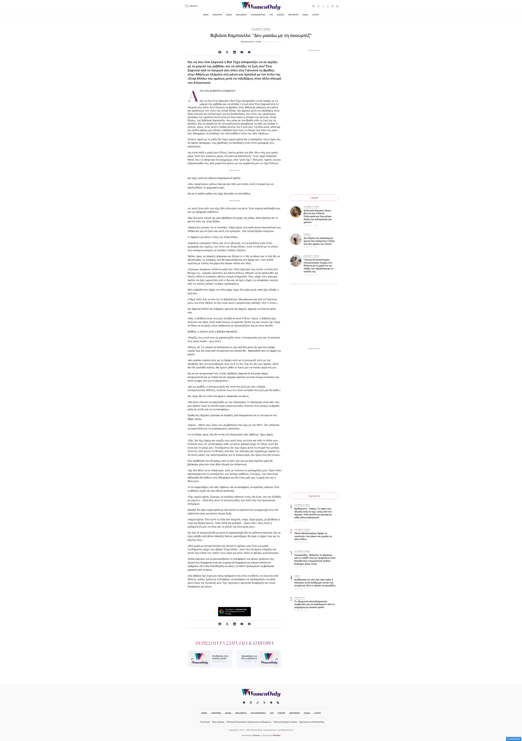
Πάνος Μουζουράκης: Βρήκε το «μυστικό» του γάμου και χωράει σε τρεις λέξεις (313, 536)
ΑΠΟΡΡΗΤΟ (515, 739)
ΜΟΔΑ (229, 14)
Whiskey (276, 735)
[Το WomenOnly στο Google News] (332, 6)
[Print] (249, 52)
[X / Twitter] (227, 52)
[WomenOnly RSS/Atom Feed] (336, 6)
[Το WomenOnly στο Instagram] (317, 6)
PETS (306, 283)
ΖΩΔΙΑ (305, 14)
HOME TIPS (299, 597)
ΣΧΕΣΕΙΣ (280, 14)
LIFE (271, 14)
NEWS (206, 14)
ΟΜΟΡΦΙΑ (217, 14)
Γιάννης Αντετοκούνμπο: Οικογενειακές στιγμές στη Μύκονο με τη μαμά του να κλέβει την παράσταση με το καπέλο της (318, 265)
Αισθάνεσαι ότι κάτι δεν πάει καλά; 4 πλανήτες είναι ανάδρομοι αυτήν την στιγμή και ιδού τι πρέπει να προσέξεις (315, 582)
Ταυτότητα (205, 721)
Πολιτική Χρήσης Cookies (285, 721)
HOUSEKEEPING (258, 14)
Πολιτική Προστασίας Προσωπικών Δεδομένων (248, 721)
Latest (314, 197)
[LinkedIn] (234, 52)
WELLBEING (241, 14)
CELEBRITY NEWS (261, 28)
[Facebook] (219, 52)
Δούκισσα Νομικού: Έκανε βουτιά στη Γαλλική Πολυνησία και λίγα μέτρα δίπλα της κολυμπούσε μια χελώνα (318, 216)
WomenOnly (261, 693)
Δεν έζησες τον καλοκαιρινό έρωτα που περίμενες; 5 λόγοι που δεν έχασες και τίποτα (319, 240)
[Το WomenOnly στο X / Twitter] (327, 6)
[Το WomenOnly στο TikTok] (322, 6)
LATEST (315, 14)
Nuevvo (256, 735)
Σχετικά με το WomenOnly (311, 721)
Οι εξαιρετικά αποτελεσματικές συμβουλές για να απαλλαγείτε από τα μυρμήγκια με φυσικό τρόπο (314, 604)
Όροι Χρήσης (218, 721)
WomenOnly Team (251, 41)
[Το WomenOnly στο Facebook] (312, 6)
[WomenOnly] (261, 6)
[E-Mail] (241, 52)
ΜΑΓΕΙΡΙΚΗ (293, 14)
